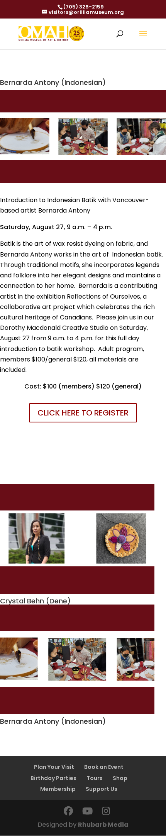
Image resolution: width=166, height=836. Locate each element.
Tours (94, 778)
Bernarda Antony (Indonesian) (53, 721)
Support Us (101, 789)
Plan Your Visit (54, 767)
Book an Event (104, 767)
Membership (58, 789)
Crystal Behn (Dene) (35, 601)
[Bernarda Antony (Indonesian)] (83, 659)
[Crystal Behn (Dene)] (83, 539)
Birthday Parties (53, 778)
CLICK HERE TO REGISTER (83, 412)
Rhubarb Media (103, 824)
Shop (120, 778)
